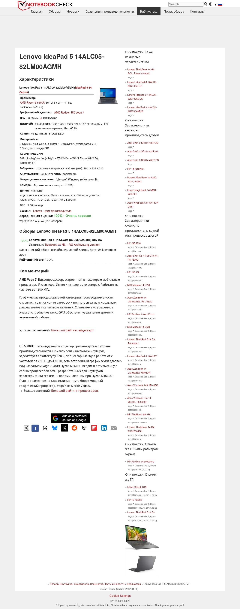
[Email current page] (113, 428)
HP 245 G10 (134, 243)
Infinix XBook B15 (136, 487)
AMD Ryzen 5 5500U (32, 102)
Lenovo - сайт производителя (52, 211)
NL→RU (67, 244)
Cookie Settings (120, 595)
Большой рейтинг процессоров (74, 390)
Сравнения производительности (110, 11)
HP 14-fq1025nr (135, 169)
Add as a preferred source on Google (74, 418)
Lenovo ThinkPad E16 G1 (141, 512)
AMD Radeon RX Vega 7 (69, 112)
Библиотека (149, 11)
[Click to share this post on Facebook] (35, 428)
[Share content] (26, 428)
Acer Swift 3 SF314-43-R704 (142, 151)
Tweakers (51, 244)
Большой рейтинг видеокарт (72, 330)
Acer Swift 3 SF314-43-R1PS (143, 160)
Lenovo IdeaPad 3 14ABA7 (142, 356)
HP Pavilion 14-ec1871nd (140, 314)
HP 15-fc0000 (134, 499)
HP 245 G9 (133, 272)
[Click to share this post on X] (64, 427)
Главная (37, 11)
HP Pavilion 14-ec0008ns (140, 461)
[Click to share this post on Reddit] (74, 427)
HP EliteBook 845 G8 (138, 414)
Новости (73, 11)
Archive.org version (87, 244)
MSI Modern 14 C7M (138, 285)
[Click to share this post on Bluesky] (54, 428)
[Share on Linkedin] (103, 427)
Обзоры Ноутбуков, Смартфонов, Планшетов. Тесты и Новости (87, 584)
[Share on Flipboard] (94, 427)
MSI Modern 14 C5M (138, 327)
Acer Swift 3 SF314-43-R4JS (142, 142)
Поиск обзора (174, 11)
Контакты (197, 11)
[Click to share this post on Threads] (45, 428)
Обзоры (55, 11)
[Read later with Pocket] (84, 427)
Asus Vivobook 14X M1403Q (142, 385)
